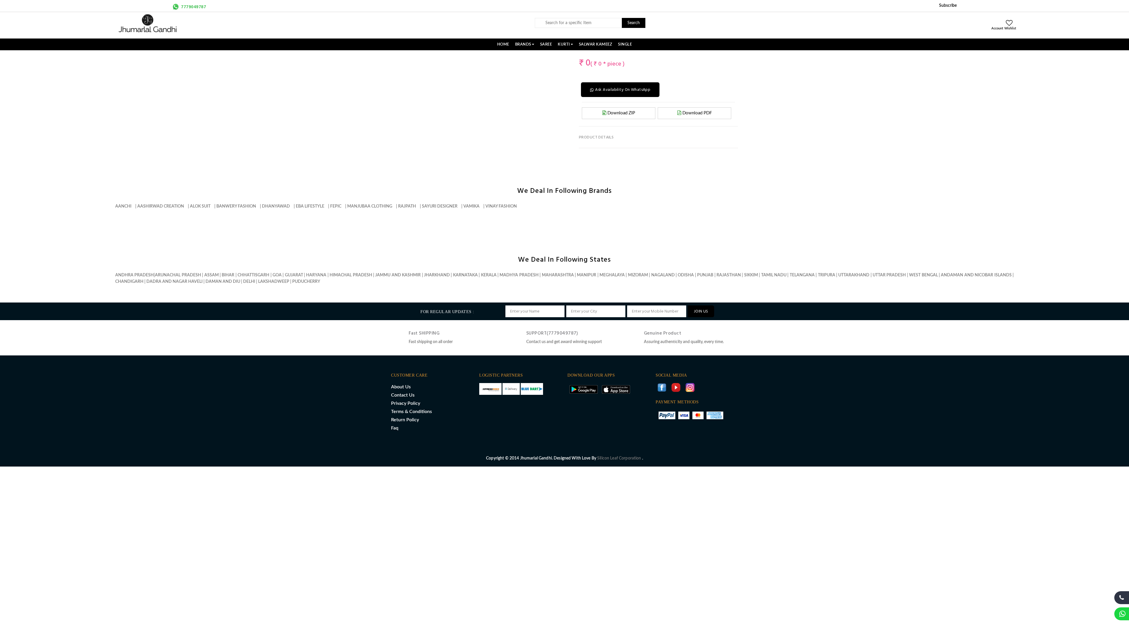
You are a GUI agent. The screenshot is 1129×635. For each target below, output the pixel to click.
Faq (394, 428)
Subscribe (948, 6)
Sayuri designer (439, 206)
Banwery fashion (236, 206)
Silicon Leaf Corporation (619, 458)
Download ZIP (620, 113)
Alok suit (200, 206)
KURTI (564, 44)
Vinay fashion (501, 206)
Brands (523, 44)
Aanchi (123, 206)
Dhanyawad (276, 206)
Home (503, 44)
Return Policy (405, 419)
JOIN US (701, 311)
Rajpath (407, 206)
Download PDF (696, 113)
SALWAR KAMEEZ (595, 44)
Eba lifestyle (310, 206)
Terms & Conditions (411, 411)
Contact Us (403, 395)
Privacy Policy (405, 403)
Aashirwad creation (160, 206)
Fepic (335, 206)
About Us (401, 387)
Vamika (471, 206)
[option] (404, 56)
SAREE (546, 44)
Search (633, 23)
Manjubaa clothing (369, 206)
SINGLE (625, 44)
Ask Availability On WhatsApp (622, 89)
